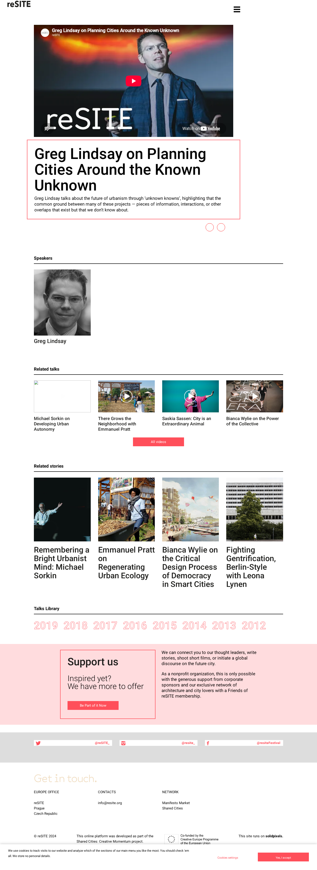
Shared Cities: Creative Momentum (104, 841)
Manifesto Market (176, 803)
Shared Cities (172, 808)
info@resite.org (110, 803)
